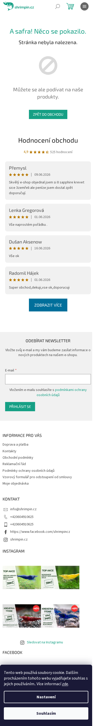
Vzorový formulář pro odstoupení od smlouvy (37, 477)
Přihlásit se (20, 406)
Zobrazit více (48, 304)
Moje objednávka (16, 483)
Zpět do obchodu (48, 114)
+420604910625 (22, 516)
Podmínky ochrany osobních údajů (29, 470)
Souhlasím (46, 713)
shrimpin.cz (19, 539)
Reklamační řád (14, 464)
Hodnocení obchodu (48, 140)
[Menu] (84, 6)
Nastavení (46, 697)
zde (65, 684)
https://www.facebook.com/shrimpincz (40, 531)
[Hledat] (57, 6)
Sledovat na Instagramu (45, 642)
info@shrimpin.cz (23, 509)
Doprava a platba (15, 444)
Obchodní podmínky (18, 457)
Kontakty (9, 451)
